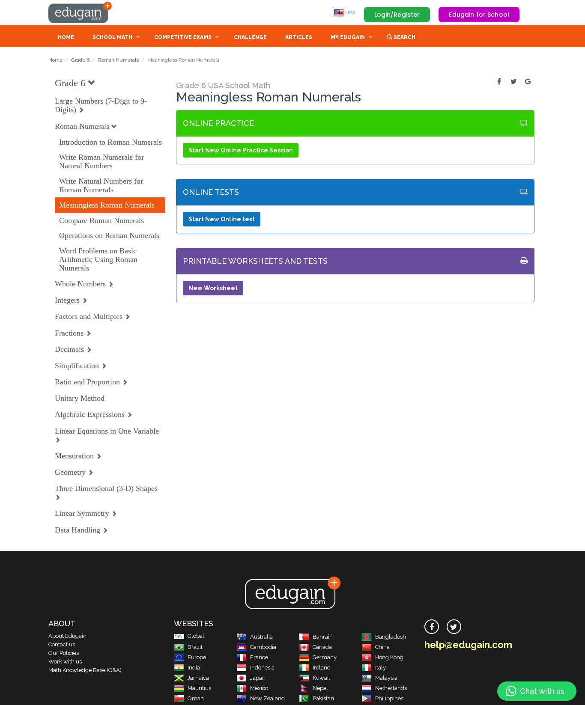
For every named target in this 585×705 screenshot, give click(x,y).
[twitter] (454, 626)
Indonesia (262, 667)
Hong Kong (389, 657)
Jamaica (198, 678)
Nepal (320, 688)
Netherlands (391, 688)
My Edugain (348, 37)
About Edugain (67, 636)
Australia (261, 637)
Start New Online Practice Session (240, 150)
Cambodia (263, 647)
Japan (258, 678)
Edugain (80, 12)
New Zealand (267, 698)
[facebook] (431, 626)
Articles (298, 37)
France (259, 657)
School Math (112, 37)
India (194, 667)
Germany (325, 657)
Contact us (61, 644)
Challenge (250, 37)
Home (66, 37)
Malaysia (386, 678)
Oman (196, 698)
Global (196, 636)
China (382, 647)
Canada (322, 647)
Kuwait (321, 678)
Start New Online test (221, 219)
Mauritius (199, 688)
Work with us (65, 661)
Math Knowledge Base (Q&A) (85, 670)
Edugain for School (479, 14)
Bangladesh (390, 637)
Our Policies (63, 653)
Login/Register (397, 14)
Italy (380, 667)
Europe (197, 657)
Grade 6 (80, 60)
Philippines (389, 698)
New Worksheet (213, 288)
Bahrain (323, 637)
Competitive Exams (183, 37)
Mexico (259, 688)
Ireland (322, 667)
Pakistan (323, 698)
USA (349, 12)
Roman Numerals (118, 60)
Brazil (195, 647)
